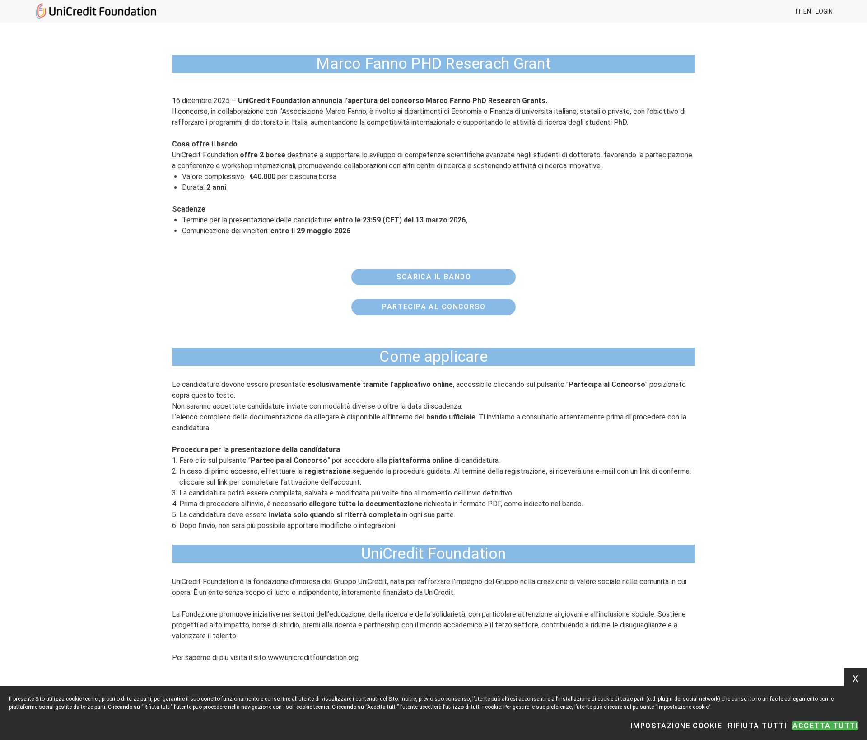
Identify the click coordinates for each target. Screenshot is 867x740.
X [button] (855, 679)
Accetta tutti (825, 725)
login (824, 11)
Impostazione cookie (676, 725)
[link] (433, 277)
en (807, 11)
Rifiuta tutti (757, 725)
